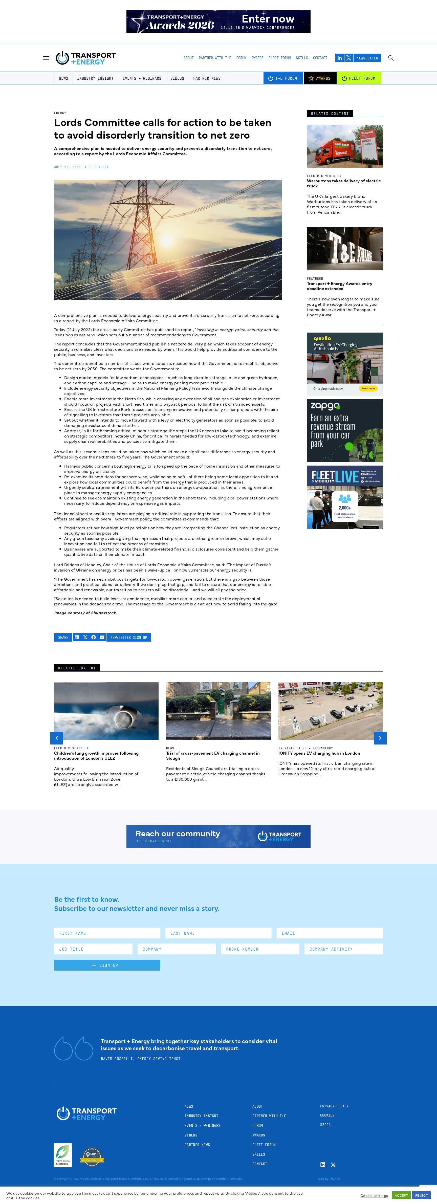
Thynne (334, 1178)
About (189, 57)
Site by (323, 1178)
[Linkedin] (322, 1164)
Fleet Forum (280, 57)
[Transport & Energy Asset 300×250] (345, 527)
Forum (241, 57)
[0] (345, 394)
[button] (77, 637)
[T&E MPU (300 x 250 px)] (345, 460)
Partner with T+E (215, 57)
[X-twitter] (333, 1164)
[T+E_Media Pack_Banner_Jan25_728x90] (218, 846)
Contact (320, 57)
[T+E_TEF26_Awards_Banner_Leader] (218, 31)
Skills (302, 57)
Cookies (327, 1115)
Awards (257, 57)
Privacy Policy (334, 1106)
